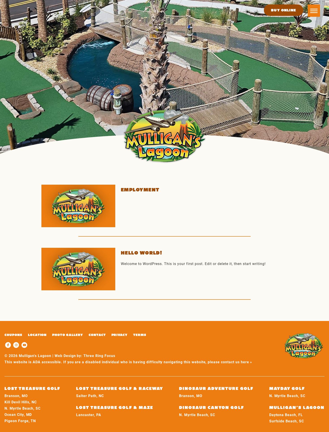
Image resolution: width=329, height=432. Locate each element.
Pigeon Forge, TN (20, 420)
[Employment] (78, 206)
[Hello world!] (78, 269)
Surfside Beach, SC (286, 421)
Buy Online (283, 10)
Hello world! (141, 252)
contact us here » (236, 361)
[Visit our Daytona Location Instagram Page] (17, 344)
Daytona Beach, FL (286, 414)
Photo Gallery (67, 334)
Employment (140, 189)
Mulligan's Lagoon (164, 135)
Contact (97, 334)
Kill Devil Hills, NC (20, 402)
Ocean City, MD (18, 414)
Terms (139, 334)
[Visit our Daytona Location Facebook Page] (8, 344)
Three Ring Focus (99, 355)
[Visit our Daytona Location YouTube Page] (24, 344)
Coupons (13, 334)
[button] (314, 10)
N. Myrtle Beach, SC (22, 408)
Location (37, 334)
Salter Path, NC (90, 395)
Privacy (119, 334)
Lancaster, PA (88, 414)
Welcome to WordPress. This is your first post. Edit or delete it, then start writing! (193, 263)
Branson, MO (16, 395)
